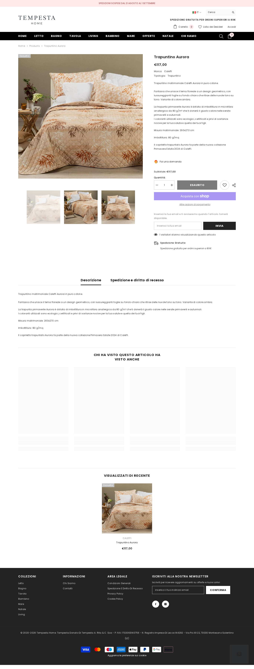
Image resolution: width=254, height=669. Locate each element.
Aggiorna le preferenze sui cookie (127, 655)
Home (21, 45)
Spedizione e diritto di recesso (137, 280)
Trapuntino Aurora (127, 542)
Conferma (218, 590)
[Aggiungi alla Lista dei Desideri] (224, 185)
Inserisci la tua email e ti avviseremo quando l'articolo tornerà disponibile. (191, 216)
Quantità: (159, 177)
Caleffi (168, 71)
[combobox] (218, 12)
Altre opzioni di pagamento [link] (194, 204)
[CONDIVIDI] (232, 185)
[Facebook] (155, 604)
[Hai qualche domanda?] (239, 654)
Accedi (232, 26)
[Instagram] (165, 604)
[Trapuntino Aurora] (127, 508)
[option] (80, 116)
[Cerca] (221, 12)
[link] (43, 443)
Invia (220, 226)
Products (34, 45)
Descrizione (91, 280)
